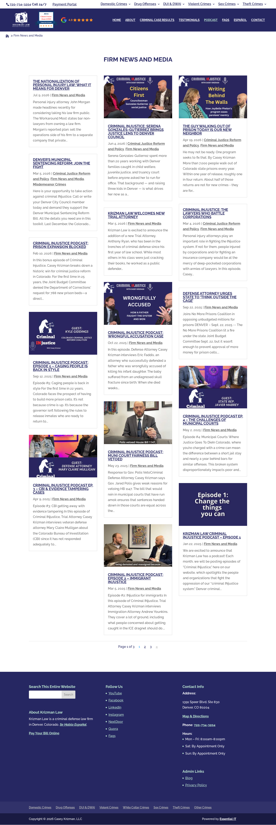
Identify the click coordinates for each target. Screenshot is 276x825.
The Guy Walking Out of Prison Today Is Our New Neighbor (207, 129)
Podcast (211, 20)
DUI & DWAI (172, 4)
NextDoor (116, 722)
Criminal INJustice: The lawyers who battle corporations (205, 213)
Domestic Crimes (114, 4)
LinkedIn (115, 707)
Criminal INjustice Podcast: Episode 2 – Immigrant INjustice (135, 578)
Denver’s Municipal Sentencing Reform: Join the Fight (61, 163)
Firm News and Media (68, 95)
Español (240, 20)
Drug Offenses (145, 4)
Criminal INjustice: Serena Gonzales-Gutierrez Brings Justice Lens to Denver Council (136, 131)
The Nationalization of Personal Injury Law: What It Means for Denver (62, 85)
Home (117, 20)
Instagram (116, 715)
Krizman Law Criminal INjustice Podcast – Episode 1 (212, 535)
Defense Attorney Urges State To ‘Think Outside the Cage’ (210, 297)
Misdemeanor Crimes (49, 184)
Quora (113, 729)
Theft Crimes (253, 4)
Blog (189, 778)
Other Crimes (203, 807)
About (130, 20)
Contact (258, 20)
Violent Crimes (199, 4)
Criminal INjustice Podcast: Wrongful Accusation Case (135, 334)
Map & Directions (195, 716)
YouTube (115, 693)
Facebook (116, 700)
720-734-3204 (20, 4)
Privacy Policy (196, 785)
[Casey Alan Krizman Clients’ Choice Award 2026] (46, 27)
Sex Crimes (227, 4)
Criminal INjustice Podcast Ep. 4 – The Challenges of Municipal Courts (213, 420)
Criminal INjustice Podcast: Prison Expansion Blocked (60, 245)
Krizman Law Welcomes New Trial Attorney (136, 215)
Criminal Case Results (157, 20)
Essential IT (228, 819)
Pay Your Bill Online (44, 733)
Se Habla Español (73, 724)
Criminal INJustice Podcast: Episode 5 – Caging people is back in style (60, 366)
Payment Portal (65, 4)
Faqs (225, 20)
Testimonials (189, 20)
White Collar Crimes (136, 807)
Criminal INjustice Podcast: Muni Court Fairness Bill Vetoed (135, 455)
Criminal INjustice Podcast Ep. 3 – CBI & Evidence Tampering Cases (63, 489)
